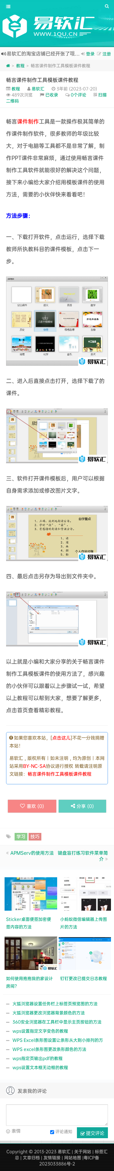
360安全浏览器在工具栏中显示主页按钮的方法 (57, 1022)
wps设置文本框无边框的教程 (40, 1067)
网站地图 (72, 1157)
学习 (21, 836)
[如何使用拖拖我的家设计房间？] (31, 952)
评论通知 (63, 1131)
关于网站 (82, 1151)
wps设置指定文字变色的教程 (40, 1031)
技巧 (35, 836)
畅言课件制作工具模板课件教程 (42, 79)
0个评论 (78, 95)
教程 (20, 65)
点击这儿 (61, 737)
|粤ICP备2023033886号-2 (69, 1160)
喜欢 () (35, 806)
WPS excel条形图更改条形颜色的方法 (49, 1049)
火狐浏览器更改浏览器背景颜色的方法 (48, 1012)
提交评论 (94, 1133)
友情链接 (51, 1157)
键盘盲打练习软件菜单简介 (83, 856)
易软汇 (38, 88)
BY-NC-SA (34, 766)
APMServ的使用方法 (32, 853)
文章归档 (31, 1157)
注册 (106, 53)
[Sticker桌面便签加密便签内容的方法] (31, 893)
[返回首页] (8, 65)
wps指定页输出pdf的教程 (37, 1058)
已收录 (51, 95)
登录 (90, 53)
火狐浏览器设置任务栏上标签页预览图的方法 (55, 1003)
